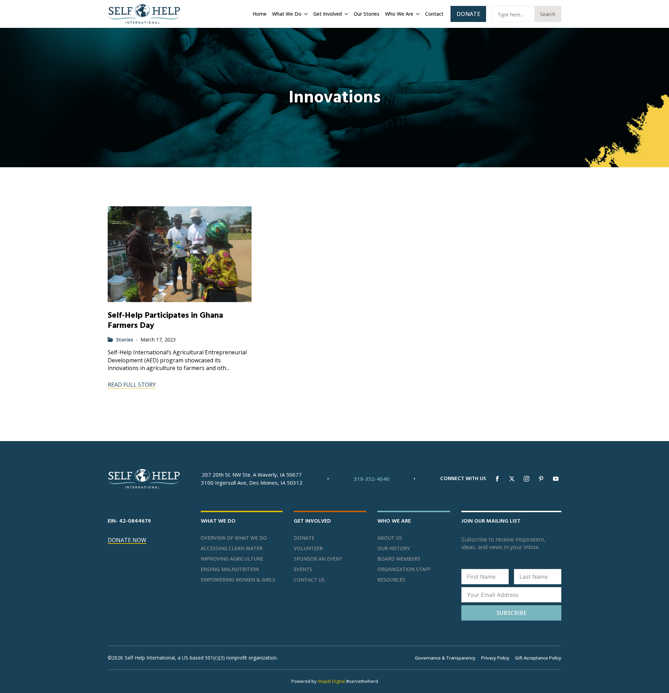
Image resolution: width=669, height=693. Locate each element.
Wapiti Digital (331, 681)
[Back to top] (655, 679)
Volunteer (308, 548)
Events (303, 569)
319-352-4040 (371, 478)
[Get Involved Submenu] (345, 14)
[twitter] (511, 478)
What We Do (286, 13)
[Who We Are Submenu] (417, 14)
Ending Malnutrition (230, 569)
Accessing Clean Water (231, 548)
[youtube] (555, 478)
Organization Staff (404, 569)
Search (547, 14)
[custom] (541, 478)
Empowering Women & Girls (238, 579)
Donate (304, 538)
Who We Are (399, 13)
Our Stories (366, 13)
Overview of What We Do (234, 538)
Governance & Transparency (445, 658)
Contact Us (309, 579)
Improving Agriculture (232, 558)
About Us (389, 538)
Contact (434, 13)
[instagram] (526, 478)
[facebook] (497, 478)
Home (260, 13)
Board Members (398, 558)
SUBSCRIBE (511, 613)
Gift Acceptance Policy (538, 658)
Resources (391, 579)
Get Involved (327, 13)
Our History (393, 548)
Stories (124, 339)
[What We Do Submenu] (305, 14)
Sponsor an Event (318, 558)
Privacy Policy (495, 658)
